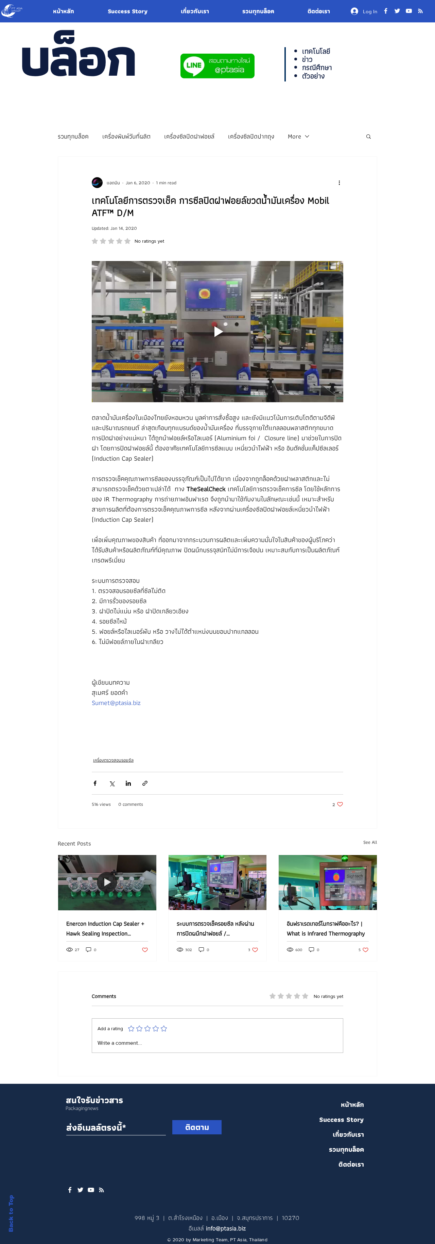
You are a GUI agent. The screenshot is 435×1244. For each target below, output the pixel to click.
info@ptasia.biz (226, 1228)
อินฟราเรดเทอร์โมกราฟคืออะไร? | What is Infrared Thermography (326, 928)
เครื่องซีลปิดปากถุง (251, 136)
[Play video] (217, 331)
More (294, 136)
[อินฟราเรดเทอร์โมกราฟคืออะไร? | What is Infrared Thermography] (328, 882)
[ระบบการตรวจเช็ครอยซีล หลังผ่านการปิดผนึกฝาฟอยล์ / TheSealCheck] (218, 882)
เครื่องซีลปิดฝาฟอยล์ (189, 136)
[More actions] (339, 183)
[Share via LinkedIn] (128, 783)
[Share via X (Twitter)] (111, 783)
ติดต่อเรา (351, 1164)
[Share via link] (145, 783)
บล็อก (77, 56)
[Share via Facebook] (95, 783)
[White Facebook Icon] (70, 1190)
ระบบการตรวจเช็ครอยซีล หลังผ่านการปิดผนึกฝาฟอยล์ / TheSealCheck (215, 928)
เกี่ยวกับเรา (348, 1134)
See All (370, 842)
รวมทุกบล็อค (73, 136)
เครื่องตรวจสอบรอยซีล (113, 760)
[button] (368, 136)
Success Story (341, 1119)
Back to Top (11, 1213)
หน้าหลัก (352, 1104)
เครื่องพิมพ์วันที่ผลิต (126, 136)
